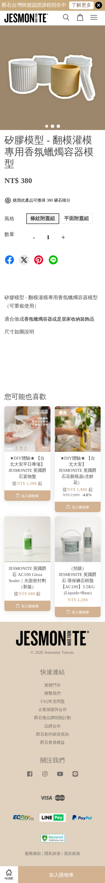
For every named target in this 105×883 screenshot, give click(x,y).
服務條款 (33, 853)
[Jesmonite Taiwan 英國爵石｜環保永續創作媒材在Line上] (75, 776)
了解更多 (81, 5)
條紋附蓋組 (42, 218)
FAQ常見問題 (53, 701)
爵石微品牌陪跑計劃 (52, 717)
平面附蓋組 (76, 218)
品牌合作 (52, 726)
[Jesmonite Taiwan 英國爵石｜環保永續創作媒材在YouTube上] (60, 776)
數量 (9, 234)
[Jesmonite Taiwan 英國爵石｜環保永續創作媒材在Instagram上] (45, 776)
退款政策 (72, 853)
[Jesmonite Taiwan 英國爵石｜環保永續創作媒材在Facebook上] (30, 776)
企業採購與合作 (52, 709)
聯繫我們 (52, 693)
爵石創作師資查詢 (52, 734)
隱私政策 (52, 853)
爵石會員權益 (52, 742)
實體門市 (52, 685)
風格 (9, 218)
